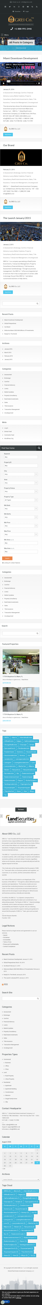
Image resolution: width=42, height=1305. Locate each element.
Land (5, 1072)
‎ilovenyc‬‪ (22, 755)
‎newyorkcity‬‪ (16, 770)
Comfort (24, 93)
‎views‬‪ (19, 791)
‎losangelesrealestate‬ (21, 762)
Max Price (7, 531)
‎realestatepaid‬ (27, 777)
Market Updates (19, 96)
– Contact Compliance (8, 946)
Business (8, 1062)
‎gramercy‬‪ (20, 752)
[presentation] (1, 816)
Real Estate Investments (20, 99)
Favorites (17, 11)
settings (18, 1298)
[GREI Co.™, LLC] (21, 19)
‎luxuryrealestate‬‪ (10, 766)
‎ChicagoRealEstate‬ (10, 745)
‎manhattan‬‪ (22, 766)
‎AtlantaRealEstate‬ (26, 737)
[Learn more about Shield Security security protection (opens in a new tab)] (2, 1302)
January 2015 (8, 359)
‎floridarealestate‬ (23, 748)
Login (27, 11)
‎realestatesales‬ (9, 780)
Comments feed (9, 435)
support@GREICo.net (14, 1127)
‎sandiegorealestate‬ (10, 784)
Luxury (11, 96)
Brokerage (17, 93)
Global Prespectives (10, 323)
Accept (6, 1301)
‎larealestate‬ (8, 759)
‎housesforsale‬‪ (31, 752)
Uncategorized (33, 102)
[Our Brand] (21, 157)
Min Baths (7, 514)
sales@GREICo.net (11, 1124)
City (5, 471)
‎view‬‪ (25, 791)
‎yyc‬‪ (5, 795)
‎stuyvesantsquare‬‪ (24, 788)
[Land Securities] (21, 819)
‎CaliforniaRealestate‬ (31, 741)
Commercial (7, 1059)
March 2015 (7, 352)
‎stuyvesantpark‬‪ (9, 788)
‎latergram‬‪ (7, 762)
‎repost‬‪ (20, 780)
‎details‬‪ (32, 745)
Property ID (7, 462)
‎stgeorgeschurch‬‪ (26, 784)
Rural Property (9, 1075)
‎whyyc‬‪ (32, 791)
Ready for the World (10, 334)
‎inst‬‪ (29, 755)
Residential (7, 1082)
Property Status (9, 488)
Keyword (7, 454)
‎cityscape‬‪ (23, 745)
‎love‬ (33, 762)
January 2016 (8, 349)
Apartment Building (11, 1089)
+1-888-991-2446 (23, 29)
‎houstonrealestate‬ (10, 755)
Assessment (9, 93)
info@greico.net (26, 2)
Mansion (7, 1095)
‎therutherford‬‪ (9, 791)
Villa (6, 1102)
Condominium (9, 1092)
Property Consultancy (10, 395)
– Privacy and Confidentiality (10, 944)
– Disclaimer (5, 937)
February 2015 (8, 356)
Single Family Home (11, 1098)
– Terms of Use (6, 942)
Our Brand (8, 145)
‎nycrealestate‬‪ (9, 773)
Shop (7, 1069)
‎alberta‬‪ (14, 737)
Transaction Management (19, 102)
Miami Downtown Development (20, 58)
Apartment (8, 1085)
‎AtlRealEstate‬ (9, 741)
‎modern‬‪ (6, 770)
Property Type (9, 497)
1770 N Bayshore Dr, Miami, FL (13, 676)
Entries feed (8, 431)
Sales (31, 99)
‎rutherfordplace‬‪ (31, 780)
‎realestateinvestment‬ (11, 777)
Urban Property (9, 1079)
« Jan (3, 1168)
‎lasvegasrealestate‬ (22, 759)
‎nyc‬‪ (18, 773)
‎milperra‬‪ (31, 766)
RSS (6, 984)
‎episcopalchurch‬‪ (9, 748)
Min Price (7, 522)
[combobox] (21, 474)
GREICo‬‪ (6, 737)
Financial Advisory (9, 385)
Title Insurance (8, 406)
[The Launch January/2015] (21, 231)
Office (7, 1066)
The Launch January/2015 (17, 218)
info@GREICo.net (14, 1129)
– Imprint (4, 935)
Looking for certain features (11, 563)
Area (5, 479)
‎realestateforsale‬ (28, 773)
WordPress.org (8, 438)
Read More (8, 134)
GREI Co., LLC (15, 129)
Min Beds (7, 505)
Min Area (9, 540)
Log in (6, 428)
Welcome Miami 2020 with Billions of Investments (19, 330)
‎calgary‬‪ (19, 741)
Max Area (9, 548)
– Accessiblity (6, 939)
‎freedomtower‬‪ (9, 752)
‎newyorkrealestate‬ (29, 770)
